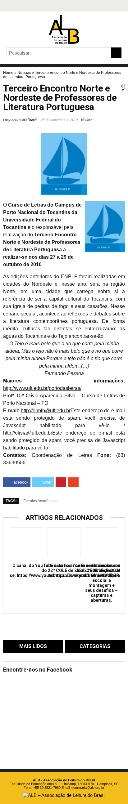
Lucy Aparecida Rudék (20, 120)
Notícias (24, 72)
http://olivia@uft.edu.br (27, 433)
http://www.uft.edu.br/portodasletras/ (42, 388)
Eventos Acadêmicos (40, 501)
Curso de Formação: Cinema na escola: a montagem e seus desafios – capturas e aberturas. (101, 583)
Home (8, 72)
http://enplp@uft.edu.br (46, 410)
